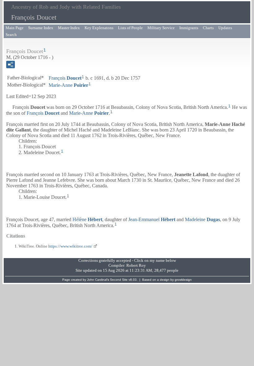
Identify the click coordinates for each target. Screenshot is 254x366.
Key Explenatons (99, 27)
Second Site (119, 279)
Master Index (69, 27)
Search (11, 34)
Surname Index (40, 27)
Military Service (161, 27)
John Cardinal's (98, 279)
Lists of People (130, 27)
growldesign (183, 279)
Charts (208, 27)
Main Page (15, 27)
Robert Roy (136, 265)
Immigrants (188, 27)
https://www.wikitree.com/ (70, 246)
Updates (225, 27)
